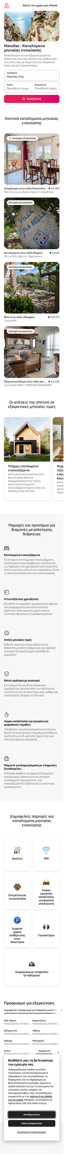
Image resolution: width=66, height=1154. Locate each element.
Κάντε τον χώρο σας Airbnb (40, 5)
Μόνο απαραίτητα (31, 1123)
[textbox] (18, 88)
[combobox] (32, 77)
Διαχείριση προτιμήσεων (31, 1132)
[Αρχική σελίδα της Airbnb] (6, 5)
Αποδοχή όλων (31, 1114)
